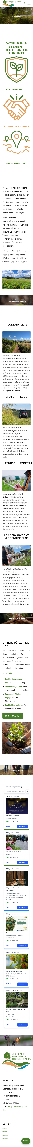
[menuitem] (24, 3)
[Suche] (24, 3)
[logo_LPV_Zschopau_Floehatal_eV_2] (13, 3)
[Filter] (27, 791)
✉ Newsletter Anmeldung (25, 1141)
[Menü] (28, 3)
